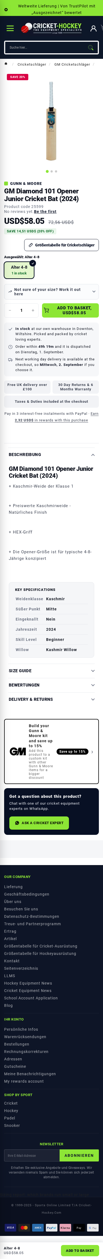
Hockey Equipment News (28, 983)
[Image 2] (52, 171)
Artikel (10, 938)
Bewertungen (24, 685)
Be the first (45, 211)
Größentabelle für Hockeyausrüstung (40, 953)
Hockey (11, 1110)
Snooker (12, 1125)
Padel (9, 1118)
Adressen (13, 1059)
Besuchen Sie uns (21, 909)
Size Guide (20, 671)
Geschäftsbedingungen (26, 894)
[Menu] (10, 28)
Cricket (11, 1103)
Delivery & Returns (31, 699)
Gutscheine (15, 1066)
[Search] (90, 48)
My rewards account (24, 1081)
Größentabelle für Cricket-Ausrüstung (40, 946)
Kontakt (12, 961)
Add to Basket (80, 1251)
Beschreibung (25, 454)
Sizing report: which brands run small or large (44, 1195)
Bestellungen (16, 1044)
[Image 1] (47, 171)
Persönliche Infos (21, 1029)
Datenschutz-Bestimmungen (31, 916)
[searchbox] (44, 47)
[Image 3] (56, 171)
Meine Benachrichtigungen (30, 1074)
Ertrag (10, 931)
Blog (8, 1005)
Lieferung (13, 887)
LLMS (9, 976)
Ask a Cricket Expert (42, 823)
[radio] (19, 270)
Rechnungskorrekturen (26, 1051)
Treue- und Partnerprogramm (32, 924)
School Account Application (31, 998)
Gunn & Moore (26, 183)
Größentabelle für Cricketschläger (64, 245)
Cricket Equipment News (28, 990)
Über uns (12, 901)
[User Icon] (93, 28)
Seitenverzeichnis (21, 968)
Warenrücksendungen (25, 1037)
